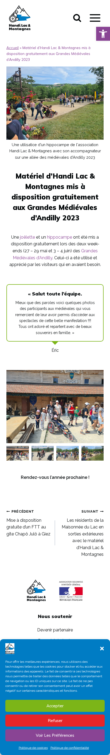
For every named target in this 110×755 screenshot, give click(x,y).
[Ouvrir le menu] (95, 18)
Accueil (12, 47)
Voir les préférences (55, 735)
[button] (103, 34)
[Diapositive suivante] (99, 406)
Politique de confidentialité (69, 748)
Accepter (55, 705)
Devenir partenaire (55, 629)
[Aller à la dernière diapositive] (10, 406)
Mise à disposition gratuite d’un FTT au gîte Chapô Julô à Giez (28, 522)
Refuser (55, 720)
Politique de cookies (33, 748)
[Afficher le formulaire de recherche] (77, 18)
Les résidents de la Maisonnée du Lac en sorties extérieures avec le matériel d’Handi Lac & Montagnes (83, 533)
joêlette (27, 237)
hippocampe (59, 237)
